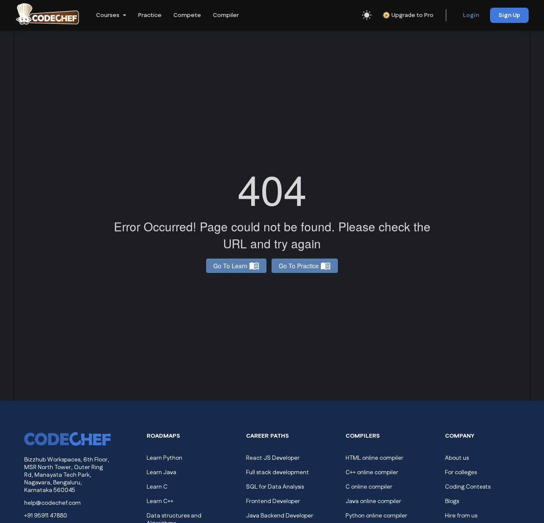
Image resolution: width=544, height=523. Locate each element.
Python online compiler (376, 516)
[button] (110, 15)
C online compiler (369, 487)
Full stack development (277, 472)
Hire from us (461, 516)
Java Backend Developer (279, 516)
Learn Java (161, 472)
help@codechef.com (52, 503)
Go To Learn (230, 266)
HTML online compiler (374, 458)
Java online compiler (373, 501)
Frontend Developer (273, 501)
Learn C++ (160, 501)
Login (471, 15)
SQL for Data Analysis (275, 487)
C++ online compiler (372, 472)
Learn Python (164, 458)
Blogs (452, 501)
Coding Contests (467, 487)
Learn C (157, 487)
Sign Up (509, 15)
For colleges (461, 472)
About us (457, 458)
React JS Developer (273, 458)
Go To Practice (299, 266)
